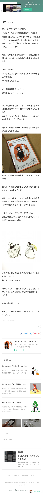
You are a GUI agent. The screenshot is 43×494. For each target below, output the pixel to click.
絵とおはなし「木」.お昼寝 (11, 402)
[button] (3, 15)
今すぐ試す (28, 9)
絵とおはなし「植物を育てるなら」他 (15, 366)
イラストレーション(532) (8, 320)
